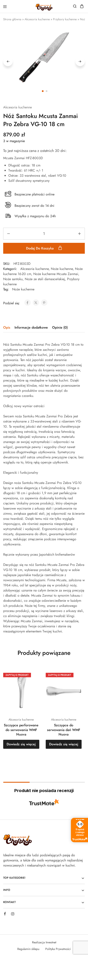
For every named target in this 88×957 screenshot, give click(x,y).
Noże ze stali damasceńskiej (45, 279)
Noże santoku (13, 279)
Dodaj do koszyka (40, 248)
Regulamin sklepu (28, 949)
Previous (8, 61)
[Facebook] (5, 914)
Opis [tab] (6, 327)
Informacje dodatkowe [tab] (31, 327)
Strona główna (12, 19)
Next (80, 61)
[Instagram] (12, 914)
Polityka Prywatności (58, 949)
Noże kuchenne (62, 268)
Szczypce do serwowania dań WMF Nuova (63, 730)
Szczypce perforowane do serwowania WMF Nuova (21, 730)
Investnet (51, 942)
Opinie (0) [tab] (60, 327)
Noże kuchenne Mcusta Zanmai (55, 273)
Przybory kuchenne (65, 19)
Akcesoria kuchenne (37, 19)
